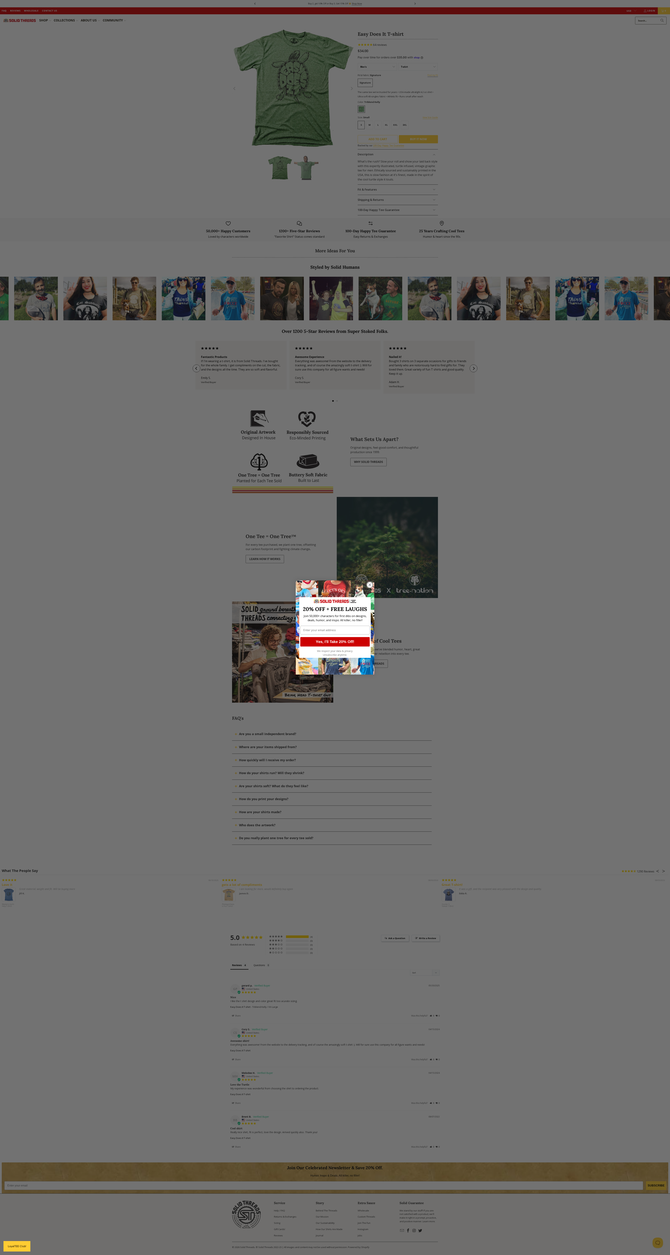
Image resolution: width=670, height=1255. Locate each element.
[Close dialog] (370, 585)
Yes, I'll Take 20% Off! (335, 642)
